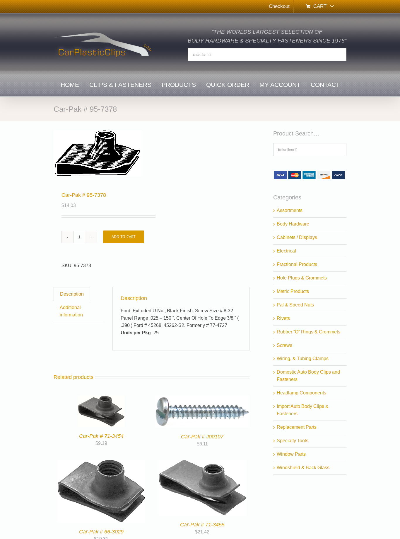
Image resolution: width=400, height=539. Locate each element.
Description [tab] (72, 293)
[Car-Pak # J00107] (202, 398)
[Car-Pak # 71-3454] (101, 398)
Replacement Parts (297, 427)
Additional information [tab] (71, 311)
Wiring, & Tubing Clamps (303, 358)
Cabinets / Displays (297, 237)
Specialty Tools (292, 440)
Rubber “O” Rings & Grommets (308, 331)
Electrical (286, 250)
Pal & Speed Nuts (295, 304)
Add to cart (124, 236)
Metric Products (293, 291)
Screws (284, 345)
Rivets (283, 318)
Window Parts (291, 454)
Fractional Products (297, 264)
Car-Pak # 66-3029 (101, 532)
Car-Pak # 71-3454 (101, 436)
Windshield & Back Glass (303, 467)
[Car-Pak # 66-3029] (101, 463)
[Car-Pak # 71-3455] (202, 463)
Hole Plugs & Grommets (302, 277)
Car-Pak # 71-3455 (202, 525)
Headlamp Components (301, 392)
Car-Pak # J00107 (202, 437)
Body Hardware (293, 223)
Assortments (289, 210)
